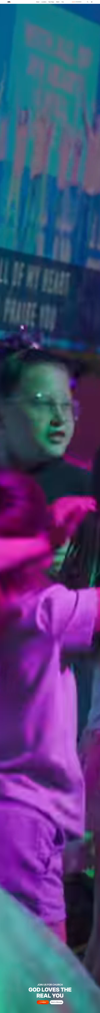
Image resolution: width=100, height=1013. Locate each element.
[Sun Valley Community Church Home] (13, 2)
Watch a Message (56, 1002)
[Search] (88, 2)
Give (63, 2)
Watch (57, 2)
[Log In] (91, 2)
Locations (43, 2)
